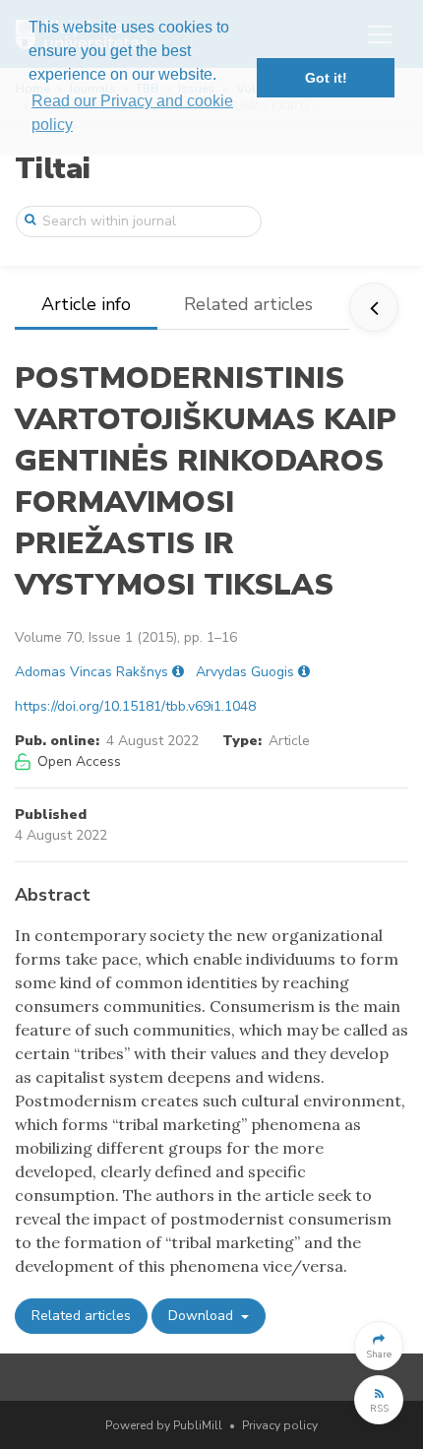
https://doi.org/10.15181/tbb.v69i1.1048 (135, 706)
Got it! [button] (326, 78)
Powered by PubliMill (163, 1425)
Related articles (248, 304)
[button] (378, 1345)
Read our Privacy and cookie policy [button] (132, 113)
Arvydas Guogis (245, 671)
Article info (86, 304)
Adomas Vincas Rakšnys (91, 671)
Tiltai (53, 169)
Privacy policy (280, 1425)
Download (202, 1315)
